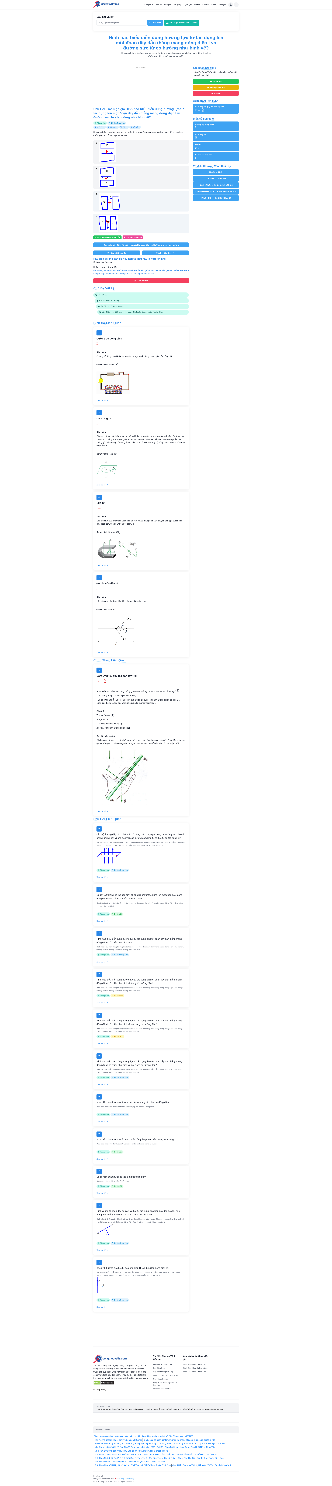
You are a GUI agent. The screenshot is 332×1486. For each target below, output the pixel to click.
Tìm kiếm (157, 23)
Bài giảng (177, 5)
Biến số (159, 5)
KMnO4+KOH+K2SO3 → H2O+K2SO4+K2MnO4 (215, 192)
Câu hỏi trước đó (118, 253)
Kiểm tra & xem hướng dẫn (108, 237)
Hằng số (167, 5)
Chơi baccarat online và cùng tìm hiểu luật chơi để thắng (120, 1436)
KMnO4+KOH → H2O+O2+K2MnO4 (216, 198)
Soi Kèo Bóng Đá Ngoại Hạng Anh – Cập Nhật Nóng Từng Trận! (186, 1447)
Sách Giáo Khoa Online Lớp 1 (195, 1364)
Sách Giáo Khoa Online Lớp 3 (195, 1372)
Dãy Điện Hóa (159, 1368)
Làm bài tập (143, 281)
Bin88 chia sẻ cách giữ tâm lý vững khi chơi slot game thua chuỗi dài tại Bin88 (180, 1440)
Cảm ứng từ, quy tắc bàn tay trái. (209, 109)
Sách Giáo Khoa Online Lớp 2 (195, 1368)
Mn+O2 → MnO (215, 172)
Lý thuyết (188, 5)
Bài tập (197, 5)
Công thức (148, 5)
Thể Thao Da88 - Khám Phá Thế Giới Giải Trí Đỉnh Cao (191, 1454)
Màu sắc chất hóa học (162, 1389)
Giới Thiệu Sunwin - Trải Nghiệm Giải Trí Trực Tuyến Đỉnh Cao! (201, 1465)
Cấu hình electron (160, 1379)
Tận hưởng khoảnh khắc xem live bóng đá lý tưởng (118, 1440)
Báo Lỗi (217, 93)
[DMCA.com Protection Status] (103, 1383)
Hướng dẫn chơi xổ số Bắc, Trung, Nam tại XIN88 (170, 1436)
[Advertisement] (141, 87)
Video (213, 5)
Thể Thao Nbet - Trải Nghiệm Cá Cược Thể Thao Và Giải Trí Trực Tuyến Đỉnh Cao (133, 1465)
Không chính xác (217, 87)
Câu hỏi (205, 5)
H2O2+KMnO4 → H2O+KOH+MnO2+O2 (216, 185)
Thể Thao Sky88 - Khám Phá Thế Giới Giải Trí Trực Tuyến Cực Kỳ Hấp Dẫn (130, 1454)
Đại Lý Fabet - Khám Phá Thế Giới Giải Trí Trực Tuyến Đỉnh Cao (194, 1458)
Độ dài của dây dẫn (203, 156)
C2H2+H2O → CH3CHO (216, 179)
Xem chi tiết (101, 400)
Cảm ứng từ (200, 136)
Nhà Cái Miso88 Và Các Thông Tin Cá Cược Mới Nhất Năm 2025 (125, 1447)
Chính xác (217, 81)
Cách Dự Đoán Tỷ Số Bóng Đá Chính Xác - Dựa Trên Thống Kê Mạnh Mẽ (192, 1443)
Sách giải (222, 5)
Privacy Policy (99, 1389)
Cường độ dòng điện (204, 126)
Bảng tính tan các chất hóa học (166, 1375)
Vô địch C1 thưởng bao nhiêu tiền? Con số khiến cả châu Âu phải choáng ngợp (131, 1451)
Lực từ (198, 146)
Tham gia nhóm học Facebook (183, 23)
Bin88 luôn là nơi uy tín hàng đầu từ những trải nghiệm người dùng (125, 1443)
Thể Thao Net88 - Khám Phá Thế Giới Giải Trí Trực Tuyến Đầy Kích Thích (129, 1458)
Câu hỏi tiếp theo (164, 253)
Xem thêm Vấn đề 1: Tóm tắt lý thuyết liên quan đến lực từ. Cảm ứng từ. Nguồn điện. (141, 245)
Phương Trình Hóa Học (162, 1364)
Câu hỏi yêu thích (134, 237)
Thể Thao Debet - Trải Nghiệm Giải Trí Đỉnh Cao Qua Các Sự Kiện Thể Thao (130, 1462)
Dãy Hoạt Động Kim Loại (163, 1372)
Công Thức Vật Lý (126, 1478)
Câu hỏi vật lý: (105, 16)
